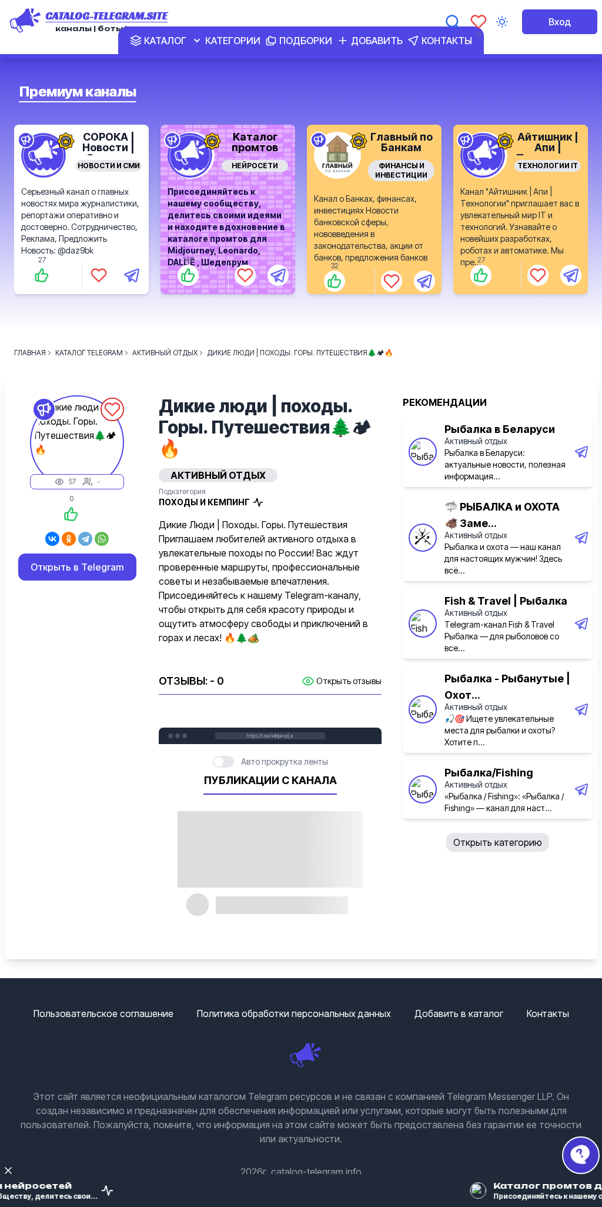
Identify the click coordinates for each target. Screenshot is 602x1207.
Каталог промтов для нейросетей (255, 153)
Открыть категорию (497, 842)
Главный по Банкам (401, 142)
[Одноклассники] (69, 539)
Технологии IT (547, 165)
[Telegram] (85, 539)
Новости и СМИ (109, 165)
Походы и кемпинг (204, 502)
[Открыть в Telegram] (131, 275)
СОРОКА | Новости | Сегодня (108, 147)
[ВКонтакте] (52, 539)
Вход (560, 22)
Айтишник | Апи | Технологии (548, 147)
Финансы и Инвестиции (401, 170)
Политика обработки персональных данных (294, 1013)
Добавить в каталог (458, 1013)
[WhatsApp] (102, 539)
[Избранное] (478, 22)
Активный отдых (475, 441)
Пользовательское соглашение (103, 1013)
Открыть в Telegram (77, 567)
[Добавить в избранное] (98, 275)
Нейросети (255, 165)
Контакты (548, 1013)
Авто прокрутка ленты (284, 761)
